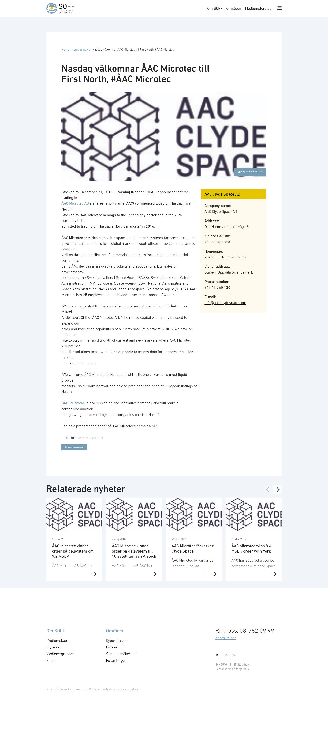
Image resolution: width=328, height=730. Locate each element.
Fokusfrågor (116, 660)
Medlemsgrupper (60, 654)
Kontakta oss (225, 638)
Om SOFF (214, 8)
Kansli (51, 660)
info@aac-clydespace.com (225, 303)
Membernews (74, 447)
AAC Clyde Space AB (222, 194)
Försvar (112, 647)
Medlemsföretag (258, 8)
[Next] (277, 489)
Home (65, 49)
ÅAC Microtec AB (75, 203)
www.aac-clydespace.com (225, 257)
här (154, 426)
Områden (233, 8)
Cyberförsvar (116, 640)
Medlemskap (56, 640)
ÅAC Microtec (74, 403)
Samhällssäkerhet (121, 654)
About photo (248, 172)
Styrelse (53, 647)
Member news (80, 49)
